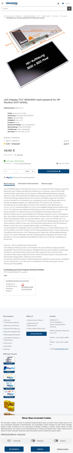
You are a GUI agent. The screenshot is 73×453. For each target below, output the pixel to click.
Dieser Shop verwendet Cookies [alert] (36, 418)
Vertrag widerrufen (36, 333)
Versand (20, 155)
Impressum (8, 343)
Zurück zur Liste (9, 16)
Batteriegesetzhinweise (12, 335)
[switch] (9, 440)
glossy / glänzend (37, 141)
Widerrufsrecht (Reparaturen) (32, 324)
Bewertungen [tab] (47, 183)
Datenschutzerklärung (11, 329)
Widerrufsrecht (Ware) (35, 320)
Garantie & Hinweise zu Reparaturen (12, 339)
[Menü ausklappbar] (2, 2)
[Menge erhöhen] (33, 171)
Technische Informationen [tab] (28, 183)
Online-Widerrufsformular (36, 329)
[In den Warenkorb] (5, 24)
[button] (58, 3)
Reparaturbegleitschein (12, 332)
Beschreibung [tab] (9, 183)
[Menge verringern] (6, 171)
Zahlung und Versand (11, 325)
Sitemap (7, 349)
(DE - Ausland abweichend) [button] (24, 163)
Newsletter (8, 346)
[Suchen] (69, 8)
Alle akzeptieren (14, 449)
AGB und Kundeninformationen (11, 321)
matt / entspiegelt (37, 144)
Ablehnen (40, 449)
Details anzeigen (62, 449)
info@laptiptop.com (61, 349)
